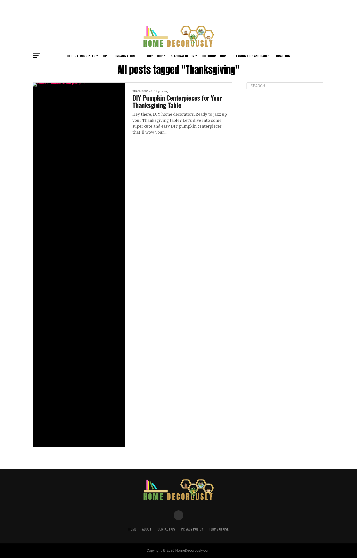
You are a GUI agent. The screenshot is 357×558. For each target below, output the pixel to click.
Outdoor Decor (214, 55)
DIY (105, 55)
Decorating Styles (81, 55)
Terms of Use (219, 529)
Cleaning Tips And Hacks (251, 55)
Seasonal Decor (182, 55)
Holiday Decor (152, 55)
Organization (124, 55)
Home (132, 529)
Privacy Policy (192, 529)
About (147, 529)
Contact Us (166, 529)
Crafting (283, 55)
